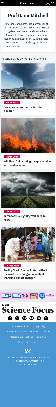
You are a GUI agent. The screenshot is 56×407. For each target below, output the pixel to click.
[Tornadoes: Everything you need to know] (28, 190)
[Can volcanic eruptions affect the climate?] (28, 81)
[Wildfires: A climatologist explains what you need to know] (28, 135)
